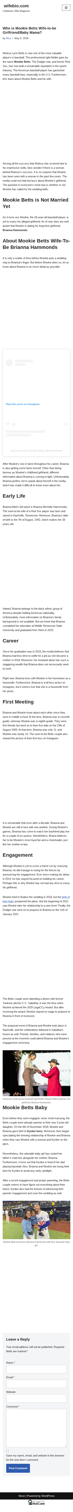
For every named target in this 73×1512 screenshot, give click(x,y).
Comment (12, 1406)
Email (10, 1377)
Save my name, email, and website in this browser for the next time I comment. (35, 1457)
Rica (8, 38)
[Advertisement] (36, 123)
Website (11, 1391)
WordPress (48, 1495)
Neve (22, 1495)
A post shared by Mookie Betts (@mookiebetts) (36, 450)
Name (10, 1362)
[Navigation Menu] (66, 8)
